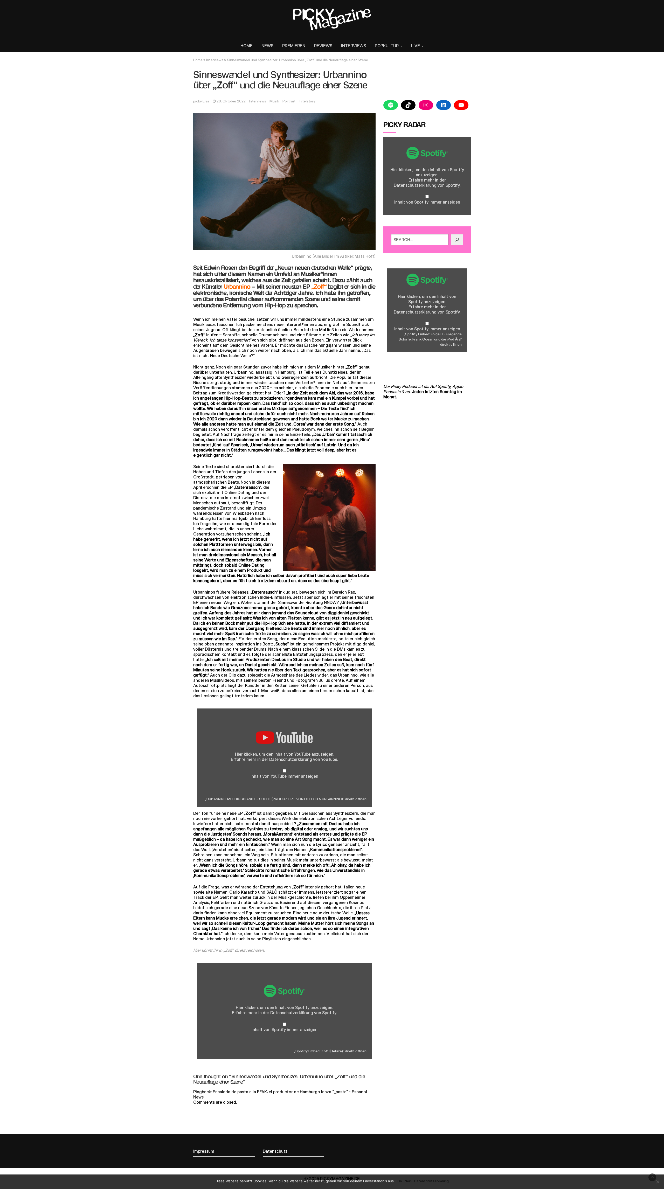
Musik (274, 101)
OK (399, 1181)
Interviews (214, 60)
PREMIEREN (293, 45)
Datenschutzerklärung (290, 759)
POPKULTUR (387, 45)
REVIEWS (323, 45)
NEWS (267, 45)
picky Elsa (201, 101)
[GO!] (457, 239)
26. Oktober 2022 (231, 101)
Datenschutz (275, 1151)
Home (198, 60)
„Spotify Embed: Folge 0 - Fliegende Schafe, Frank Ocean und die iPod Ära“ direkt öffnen (430, 339)
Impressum (203, 1151)
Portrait (288, 101)
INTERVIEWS (353, 45)
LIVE (416, 45)
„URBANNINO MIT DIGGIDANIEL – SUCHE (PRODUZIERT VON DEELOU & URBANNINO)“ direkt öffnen (285, 799)
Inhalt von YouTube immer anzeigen (284, 776)
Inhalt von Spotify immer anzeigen (284, 1029)
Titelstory (307, 101)
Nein (408, 1181)
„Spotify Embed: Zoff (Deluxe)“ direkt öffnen (330, 1051)
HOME (246, 45)
